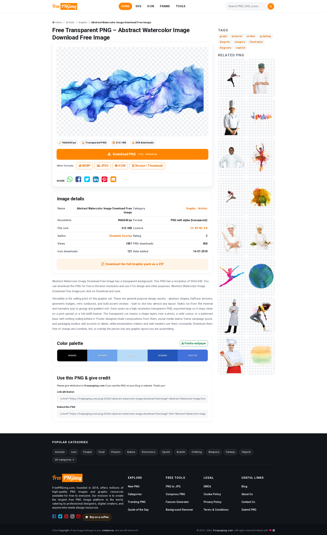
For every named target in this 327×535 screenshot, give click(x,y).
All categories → (64, 459)
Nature (131, 452)
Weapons (214, 452)
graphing (265, 36)
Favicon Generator (177, 502)
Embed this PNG (66, 407)
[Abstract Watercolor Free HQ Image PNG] (261, 117)
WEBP (85, 165)
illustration (256, 41)
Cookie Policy (212, 494)
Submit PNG (248, 509)
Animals (60, 452)
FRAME (165, 6)
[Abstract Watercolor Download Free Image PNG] (261, 196)
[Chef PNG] (261, 77)
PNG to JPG (173, 486)
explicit (240, 47)
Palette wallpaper (195, 343)
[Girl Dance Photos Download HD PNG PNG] (261, 157)
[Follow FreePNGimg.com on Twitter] (60, 516)
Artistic (202, 208)
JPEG (104, 165)
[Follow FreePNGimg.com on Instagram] (72, 516)
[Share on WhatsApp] (69, 180)
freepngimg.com (223, 530)
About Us (247, 494)
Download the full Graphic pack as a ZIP (135, 264)
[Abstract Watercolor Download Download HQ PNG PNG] (261, 276)
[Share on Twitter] (87, 180)
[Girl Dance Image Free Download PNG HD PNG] (261, 315)
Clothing (197, 452)
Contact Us (248, 502)
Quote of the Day (138, 509)
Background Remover (179, 509)
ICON (150, 6)
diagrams (225, 47)
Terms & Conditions (216, 509)
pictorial (237, 36)
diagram (225, 41)
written (251, 36)
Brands (181, 452)
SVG (138, 6)
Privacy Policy (212, 502)
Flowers (115, 452)
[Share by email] (113, 180)
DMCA (207, 486)
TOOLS (180, 6)
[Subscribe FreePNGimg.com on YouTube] (78, 516)
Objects (246, 452)
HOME (125, 6)
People (87, 452)
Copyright (63, 530)
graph (223, 36)
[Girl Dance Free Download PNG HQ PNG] (231, 77)
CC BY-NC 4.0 (198, 228)
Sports (166, 452)
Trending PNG (137, 502)
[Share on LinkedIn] (96, 180)
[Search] (271, 6)
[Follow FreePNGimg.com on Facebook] (54, 516)
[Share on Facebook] (78, 180)
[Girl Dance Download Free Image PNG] (231, 196)
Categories (135, 494)
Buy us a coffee (99, 517)
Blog (244, 486)
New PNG (133, 486)
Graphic (191, 208)
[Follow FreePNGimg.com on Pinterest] (66, 516)
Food (101, 452)
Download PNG (135, 154)
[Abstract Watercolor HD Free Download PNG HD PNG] (261, 355)
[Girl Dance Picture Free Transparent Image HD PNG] (231, 276)
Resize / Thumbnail (149, 165)
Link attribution (65, 391)
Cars (73, 452)
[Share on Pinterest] (104, 180)
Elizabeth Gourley (120, 235)
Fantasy (230, 452)
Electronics (148, 452)
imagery (240, 41)
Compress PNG (175, 494)
